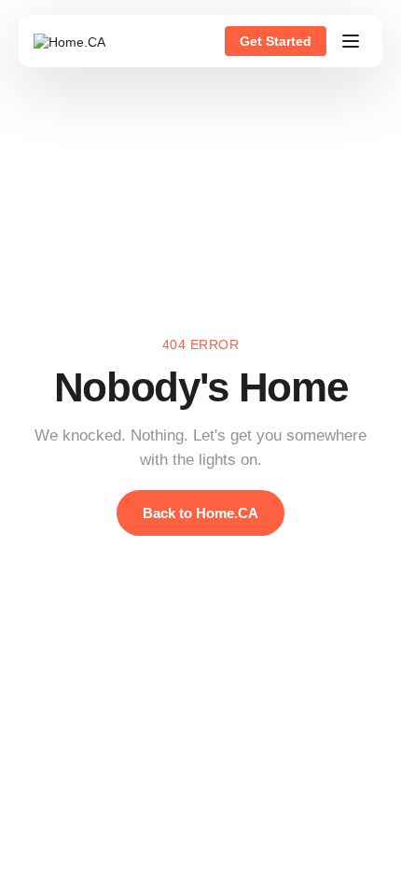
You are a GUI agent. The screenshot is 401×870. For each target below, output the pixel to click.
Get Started (275, 41)
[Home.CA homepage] (69, 41)
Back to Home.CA (200, 513)
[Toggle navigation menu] (350, 41)
